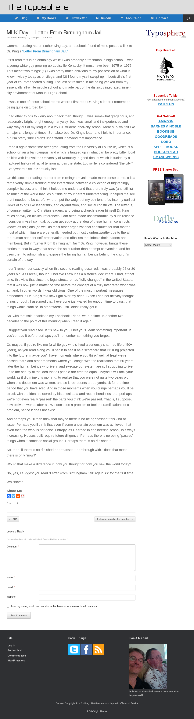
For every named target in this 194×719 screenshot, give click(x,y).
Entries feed (15, 650)
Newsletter (79, 18)
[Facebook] (9, 496)
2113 (13, 519)
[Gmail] (22, 496)
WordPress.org (16, 660)
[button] (188, 18)
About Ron (133, 18)
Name (11, 577)
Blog (24, 18)
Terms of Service (129, 703)
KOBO (166, 142)
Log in (11, 645)
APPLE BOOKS (165, 147)
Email (11, 587)
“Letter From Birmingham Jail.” (45, 51)
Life (17, 503)
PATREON (166, 104)
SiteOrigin (94, 711)
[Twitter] (13, 496)
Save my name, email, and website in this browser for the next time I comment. (54, 606)
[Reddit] (18, 496)
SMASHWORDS (166, 157)
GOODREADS (166, 136)
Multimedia (104, 18)
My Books (49, 18)
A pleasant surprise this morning (115, 519)
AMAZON (165, 121)
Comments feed (17, 655)
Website (11, 596)
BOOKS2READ (166, 152)
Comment (13, 546)
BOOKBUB (166, 131)
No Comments (44, 37)
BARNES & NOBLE (166, 126)
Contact (162, 18)
